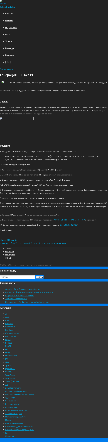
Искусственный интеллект (16, 410)
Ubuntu (8, 371)
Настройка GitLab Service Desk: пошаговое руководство (29, 292)
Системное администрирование (19, 426)
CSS (7, 320)
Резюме (9, 20)
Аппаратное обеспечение (16, 391)
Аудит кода (10, 397)
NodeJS (8, 343)
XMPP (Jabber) (12, 381)
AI (6, 314)
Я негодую (9, 436)
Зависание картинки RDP (16, 298)
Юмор (8, 433)
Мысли (8, 420)
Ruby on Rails (11, 355)
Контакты (9, 55)
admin (13, 240)
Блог (7, 34)
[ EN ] (8, 62)
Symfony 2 (10, 368)
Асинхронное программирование (19, 394)
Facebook (9, 251)
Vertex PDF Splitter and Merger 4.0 (69, 220)
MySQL (8, 339)
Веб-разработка (7, 69)
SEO (7, 362)
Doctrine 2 (10, 326)
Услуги (8, 41)
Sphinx (8, 365)
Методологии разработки (16, 416)
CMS (7, 317)
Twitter (8, 248)
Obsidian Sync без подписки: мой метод (22, 289)
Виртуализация (11, 407)
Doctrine (9, 323)
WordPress (10, 375)
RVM (7, 359)
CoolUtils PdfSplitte (68, 225)
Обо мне (9, 13)
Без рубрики (10, 400)
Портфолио (11, 27)
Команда (9, 48)
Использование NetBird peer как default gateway (27, 302)
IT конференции (12, 333)
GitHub (8, 258)
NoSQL (8, 346)
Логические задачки (13, 413)
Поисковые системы (14, 423)
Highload (9, 330)
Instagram (10, 254)
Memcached (11, 336)
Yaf (6, 384)
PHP (7, 349)
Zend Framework (13, 388)
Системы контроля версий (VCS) (19, 429)
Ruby (7, 352)
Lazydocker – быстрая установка (19, 295)
